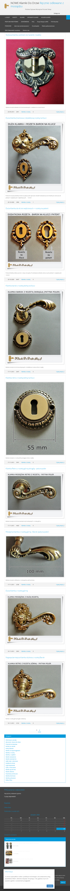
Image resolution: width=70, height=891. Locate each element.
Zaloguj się (56, 13)
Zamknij (50, 886)
